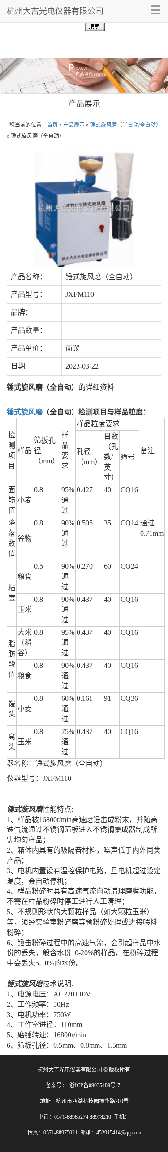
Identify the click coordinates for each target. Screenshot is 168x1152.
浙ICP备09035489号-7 (94, 1085)
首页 (52, 125)
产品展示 (74, 125)
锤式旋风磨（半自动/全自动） (125, 125)
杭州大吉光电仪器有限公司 (55, 11)
